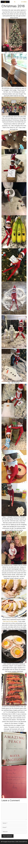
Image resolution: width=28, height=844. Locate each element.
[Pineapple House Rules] (5, 2)
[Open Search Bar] (14, 2)
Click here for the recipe (10, 621)
